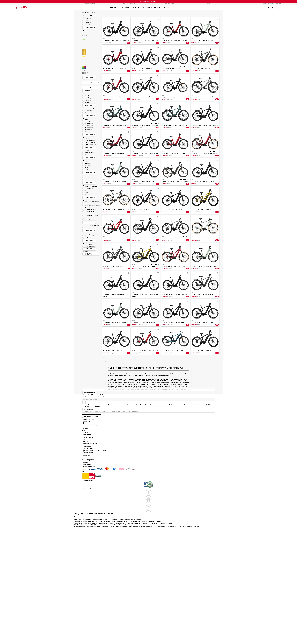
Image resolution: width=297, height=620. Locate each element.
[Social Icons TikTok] (148, 509)
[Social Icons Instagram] (148, 504)
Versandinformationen (88, 418)
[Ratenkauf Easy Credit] (121, 470)
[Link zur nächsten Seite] (106, 361)
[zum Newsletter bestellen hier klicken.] (84, 402)
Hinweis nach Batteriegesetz (89, 443)
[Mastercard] (106, 470)
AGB (83, 439)
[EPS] (134, 470)
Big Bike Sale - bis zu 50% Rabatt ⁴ (148, 1)
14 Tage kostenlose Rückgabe (89, 3)
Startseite (84, 12)
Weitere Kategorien (87, 464)
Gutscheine (208, 3)
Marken (89, 12)
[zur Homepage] (22, 7)
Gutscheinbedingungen (88, 448)
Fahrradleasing (86, 421)
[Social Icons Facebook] (148, 492)
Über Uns (84, 436)
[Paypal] (92, 470)
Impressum (85, 445)
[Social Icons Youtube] (148, 498)
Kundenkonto (85, 427)
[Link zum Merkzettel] (276, 7)
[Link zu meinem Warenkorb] (279, 8)
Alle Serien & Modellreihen (89, 459)
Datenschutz (85, 441)
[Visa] (99, 470)
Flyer (94, 12)
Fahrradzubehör (86, 461)
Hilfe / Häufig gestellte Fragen (90, 425)
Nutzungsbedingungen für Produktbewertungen (94, 450)
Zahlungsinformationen (88, 419)
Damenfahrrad (86, 454)
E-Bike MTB (85, 457)
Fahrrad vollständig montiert (129, 3)
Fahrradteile (85, 462)
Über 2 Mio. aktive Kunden (168, 3)
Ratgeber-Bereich (86, 432)
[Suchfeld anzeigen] (269, 7)
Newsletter (85, 428)
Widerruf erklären (86, 446)
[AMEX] (114, 470)
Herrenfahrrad (86, 455)
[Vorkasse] (128, 470)
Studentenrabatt (86, 434)
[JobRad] (85, 470)
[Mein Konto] (272, 7)
